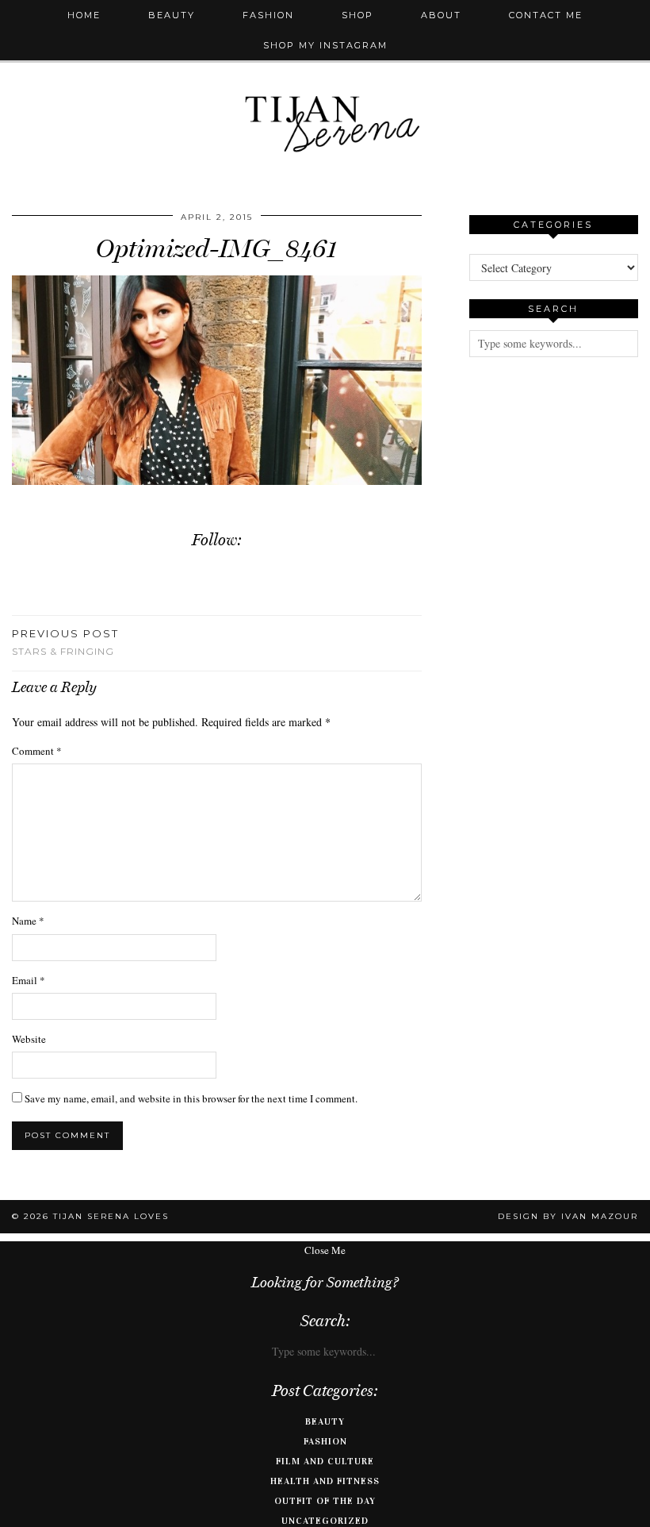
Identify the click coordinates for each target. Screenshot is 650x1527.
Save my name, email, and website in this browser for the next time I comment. (191, 1098)
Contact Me (546, 15)
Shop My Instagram (325, 45)
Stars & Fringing (65, 642)
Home (84, 15)
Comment (37, 751)
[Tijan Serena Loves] (325, 84)
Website (29, 1039)
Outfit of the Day (325, 1500)
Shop (357, 15)
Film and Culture (325, 1461)
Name (28, 921)
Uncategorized (325, 1520)
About (441, 15)
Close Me (325, 1250)
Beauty (171, 15)
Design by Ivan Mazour (568, 1216)
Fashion (268, 15)
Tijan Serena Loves (111, 1216)
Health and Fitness (325, 1481)
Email (28, 980)
